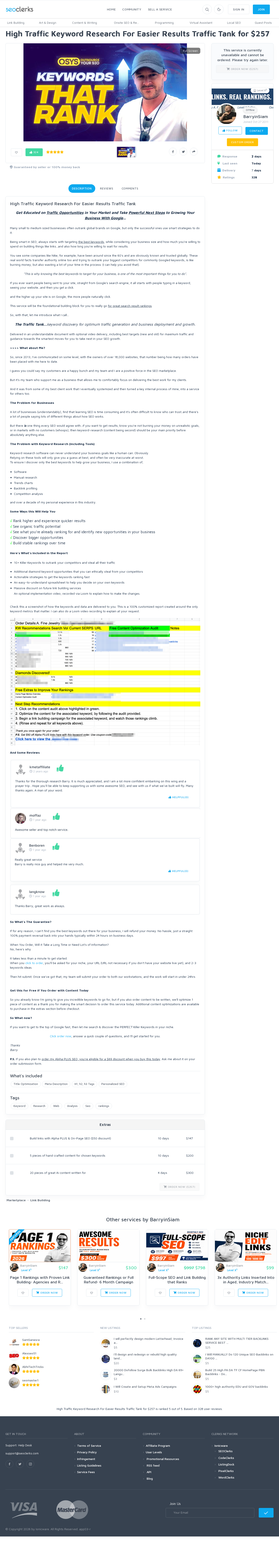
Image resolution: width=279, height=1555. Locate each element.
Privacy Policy (87, 1452)
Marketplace (16, 1200)
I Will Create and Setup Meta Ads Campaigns (145, 1386)
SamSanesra (31, 1340)
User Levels (154, 1452)
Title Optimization (26, 1084)
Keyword (20, 1106)
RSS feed (153, 1465)
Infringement (86, 1459)
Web (56, 1106)
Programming (164, 22)
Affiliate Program (158, 1445)
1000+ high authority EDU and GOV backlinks (236, 1386)
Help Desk (25, 1445)
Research (39, 1106)
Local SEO (234, 22)
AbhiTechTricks (33, 1367)
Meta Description (56, 1084)
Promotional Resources (162, 1459)
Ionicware (221, 1445)
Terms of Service (89, 1445)
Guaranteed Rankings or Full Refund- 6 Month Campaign (108, 1279)
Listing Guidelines (89, 1465)
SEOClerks (225, 1451)
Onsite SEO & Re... (126, 22)
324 (35, 152)
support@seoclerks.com (22, 1453)
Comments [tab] (130, 188)
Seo (87, 1106)
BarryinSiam (255, 116)
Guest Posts (263, 22)
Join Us (175, 1504)
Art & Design (47, 22)
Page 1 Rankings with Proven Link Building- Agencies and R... (40, 1279)
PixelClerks (226, 1471)
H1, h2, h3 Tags (84, 1084)
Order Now (48, 1292)
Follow (231, 130)
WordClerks (226, 1477)
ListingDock (226, 1464)
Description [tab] (82, 188)
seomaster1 (30, 1380)
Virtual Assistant (201, 22)
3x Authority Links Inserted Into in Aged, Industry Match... (245, 1279)
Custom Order (242, 142)
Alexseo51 (29, 1353)
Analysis (72, 1106)
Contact (257, 130)
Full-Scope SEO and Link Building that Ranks (177, 1279)
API (148, 1472)
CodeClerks (226, 1458)
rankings (103, 1106)
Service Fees (86, 1472)
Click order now (60, 1036)
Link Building (15, 22)
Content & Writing (84, 22)
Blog (149, 1478)
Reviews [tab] (106, 188)
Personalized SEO (112, 1084)
